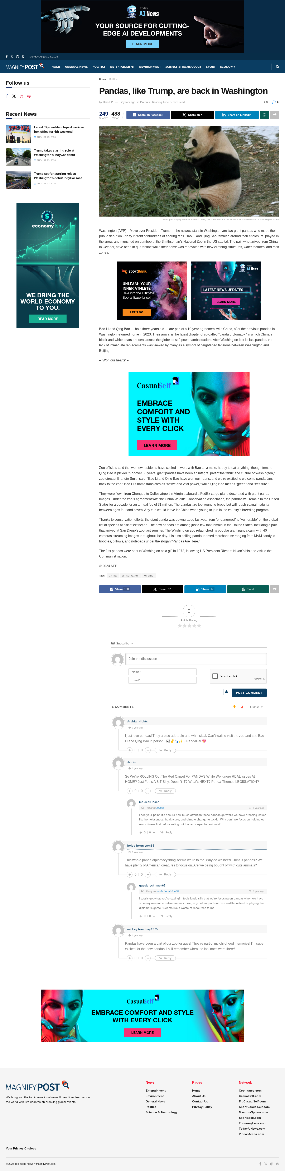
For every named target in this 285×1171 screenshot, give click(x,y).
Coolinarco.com (250, 1090)
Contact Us (200, 1101)
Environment (150, 67)
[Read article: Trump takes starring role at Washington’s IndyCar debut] (18, 157)
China (113, 575)
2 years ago (128, 102)
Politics (99, 67)
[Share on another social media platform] (274, 115)
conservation (130, 575)
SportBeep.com (250, 1117)
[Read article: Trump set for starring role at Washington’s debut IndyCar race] (18, 180)
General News (76, 67)
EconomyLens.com (252, 1123)
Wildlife (149, 575)
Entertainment (122, 67)
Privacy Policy (202, 1106)
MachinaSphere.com (253, 1112)
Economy (227, 67)
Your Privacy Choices (21, 1148)
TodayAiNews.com (252, 1128)
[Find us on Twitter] (11, 56)
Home (56, 67)
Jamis (160, 807)
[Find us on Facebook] (7, 56)
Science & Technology (183, 67)
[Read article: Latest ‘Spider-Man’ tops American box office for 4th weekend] (18, 134)
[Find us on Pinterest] (23, 56)
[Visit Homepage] (25, 66)
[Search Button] (277, 66)
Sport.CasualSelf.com (254, 1106)
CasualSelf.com (250, 1096)
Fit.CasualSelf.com (252, 1101)
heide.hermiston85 (167, 891)
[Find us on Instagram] (17, 56)
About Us (199, 1096)
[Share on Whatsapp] (264, 115)
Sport (211, 67)
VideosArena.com (251, 1134)
